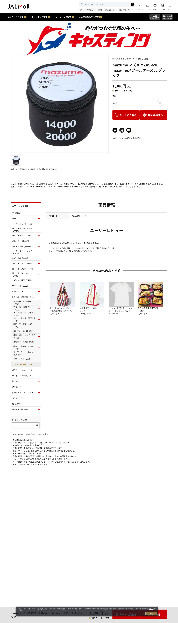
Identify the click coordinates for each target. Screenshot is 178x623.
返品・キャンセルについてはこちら (127, 138)
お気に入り (160, 103)
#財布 (100, 10)
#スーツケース (124, 10)
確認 (151, 614)
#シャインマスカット (87, 10)
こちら (151, 609)
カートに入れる (128, 115)
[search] (132, 4)
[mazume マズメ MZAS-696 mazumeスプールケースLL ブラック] (60, 104)
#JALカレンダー (110, 10)
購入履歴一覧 (65, 251)
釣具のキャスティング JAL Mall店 (132, 59)
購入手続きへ (155, 115)
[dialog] (87, 611)
